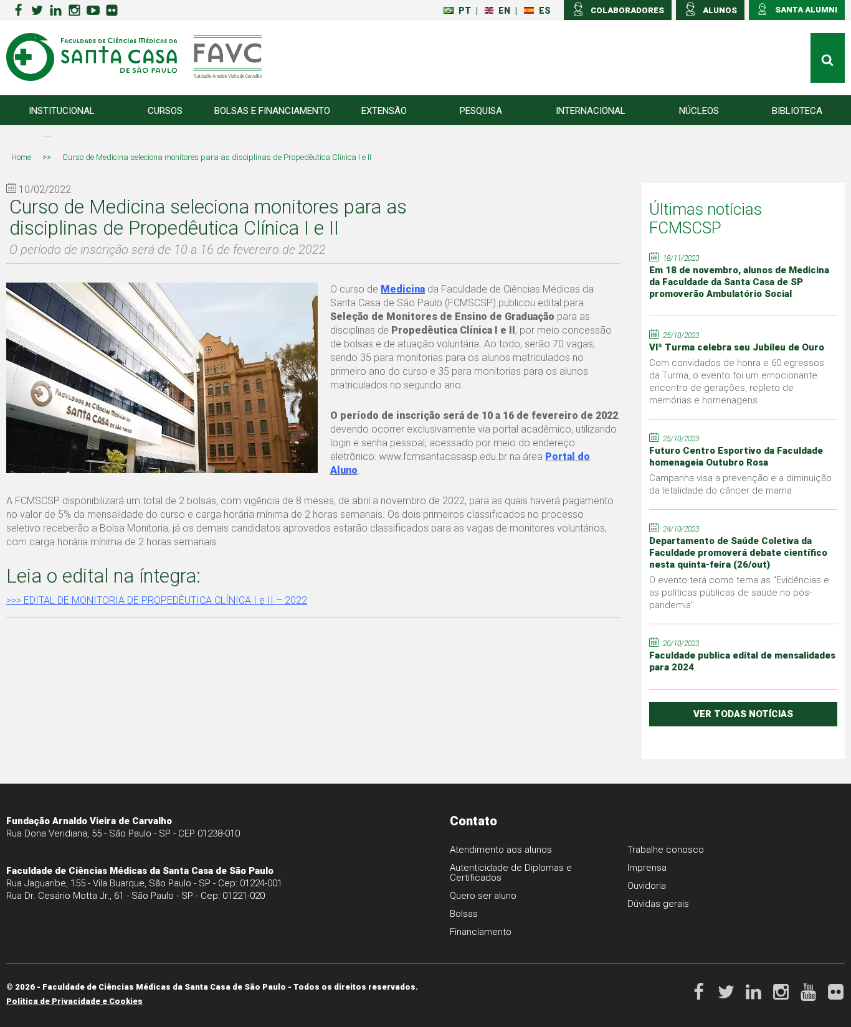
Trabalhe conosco (665, 849)
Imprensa (647, 867)
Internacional (590, 110)
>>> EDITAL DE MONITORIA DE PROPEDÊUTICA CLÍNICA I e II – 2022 (156, 600)
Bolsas (464, 913)
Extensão (384, 110)
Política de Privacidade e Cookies (74, 1001)
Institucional (62, 110)
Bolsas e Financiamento (272, 110)
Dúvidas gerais (658, 903)
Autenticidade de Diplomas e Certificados (511, 872)
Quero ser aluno (483, 895)
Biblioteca (797, 110)
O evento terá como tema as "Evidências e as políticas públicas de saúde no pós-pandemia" (739, 592)
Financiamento (480, 931)
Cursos (165, 110)
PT (465, 11)
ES (545, 11)
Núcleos (699, 110)
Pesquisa (481, 110)
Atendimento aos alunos (501, 849)
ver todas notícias (743, 714)
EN (504, 11)
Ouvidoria (646, 885)
